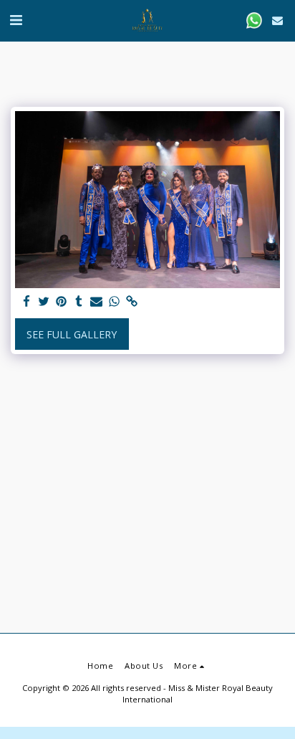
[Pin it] (61, 301)
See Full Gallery (71, 334)
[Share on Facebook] (26, 301)
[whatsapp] (114, 301)
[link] (131, 301)
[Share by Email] (96, 301)
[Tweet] (44, 301)
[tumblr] (79, 301)
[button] (16, 19)
